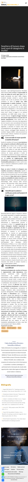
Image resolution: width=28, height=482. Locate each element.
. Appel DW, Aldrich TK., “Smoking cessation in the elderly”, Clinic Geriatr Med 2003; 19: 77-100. (14, 390)
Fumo (19, 327)
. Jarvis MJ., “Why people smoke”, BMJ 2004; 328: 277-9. (13, 408)
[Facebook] (2, 468)
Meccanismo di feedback (14, 473)
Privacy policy (20, 469)
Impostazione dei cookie (11, 471)
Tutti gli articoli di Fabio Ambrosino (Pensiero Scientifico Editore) (14, 376)
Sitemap (21, 471)
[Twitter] (2, 471)
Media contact (21, 467)
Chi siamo (13, 467)
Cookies (13, 469)
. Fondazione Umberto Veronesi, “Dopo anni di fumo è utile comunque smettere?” (13, 395)
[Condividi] (2, 480)
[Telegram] (2, 477)
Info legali (6, 469)
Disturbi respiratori (11, 327)
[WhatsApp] (2, 474)
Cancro (3, 327)
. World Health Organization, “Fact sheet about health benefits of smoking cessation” (14, 419)
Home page (6, 467)
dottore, (10, 4)
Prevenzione (5, 331)
